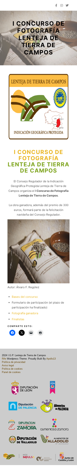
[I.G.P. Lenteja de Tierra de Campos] (12, 5)
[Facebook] (56, 5)
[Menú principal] (48, 5)
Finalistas (18, 319)
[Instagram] (61, 5)
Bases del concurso (25, 297)
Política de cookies (12, 368)
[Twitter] (67, 5)
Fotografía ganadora (25, 313)
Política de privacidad (13, 362)
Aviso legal (8, 365)
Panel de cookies (11, 372)
